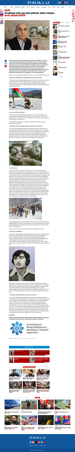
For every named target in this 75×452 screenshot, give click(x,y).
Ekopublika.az (44, 7)
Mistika (54, 7)
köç (36, 338)
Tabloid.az (38, 7)
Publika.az (34, 75)
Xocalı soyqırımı (23, 338)
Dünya (28, 7)
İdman (58, 7)
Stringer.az (32, 7)
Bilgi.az (49, 7)
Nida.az (12, 7)
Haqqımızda (31, 445)
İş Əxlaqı (44, 445)
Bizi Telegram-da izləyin (29, 347)
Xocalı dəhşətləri (31, 338)
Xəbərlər (36, 445)
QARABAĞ (14, 338)
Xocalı (18, 338)
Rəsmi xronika (17, 7)
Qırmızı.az (23, 7)
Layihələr (62, 7)
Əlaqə (40, 445)
